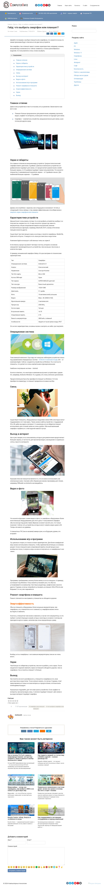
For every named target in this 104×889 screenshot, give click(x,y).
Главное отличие (21, 60)
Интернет (77, 62)
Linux (75, 59)
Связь (18, 73)
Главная (59, 5)
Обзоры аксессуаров (81, 75)
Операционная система (24, 70)
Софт (75, 66)
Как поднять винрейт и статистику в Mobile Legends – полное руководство (51, 757)
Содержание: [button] (17, 55)
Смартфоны (78, 56)
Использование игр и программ (26, 82)
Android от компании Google (48, 360)
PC (75, 46)
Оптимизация (78, 79)
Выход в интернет (22, 76)
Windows (77, 49)
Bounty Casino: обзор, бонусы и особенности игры (19, 818)
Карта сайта (68, 5)
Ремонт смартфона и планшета (26, 86)
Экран (18, 92)
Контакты (77, 5)
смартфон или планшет (37, 706)
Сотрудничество (94, 5)
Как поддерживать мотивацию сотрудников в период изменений (50, 818)
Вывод (18, 95)
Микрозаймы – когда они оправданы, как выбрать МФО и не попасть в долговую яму (21, 788)
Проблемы (77, 82)
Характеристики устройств (25, 66)
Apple (76, 43)
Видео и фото (20, 79)
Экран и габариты (22, 63)
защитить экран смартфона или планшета (24, 212)
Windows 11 (78, 53)
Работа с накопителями (82, 72)
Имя (10, 840)
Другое (44, 31)
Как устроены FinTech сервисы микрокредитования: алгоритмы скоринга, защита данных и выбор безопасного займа (20, 757)
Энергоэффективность (23, 89)
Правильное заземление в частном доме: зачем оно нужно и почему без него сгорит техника (51, 788)
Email (29, 840)
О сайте (85, 5)
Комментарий (12, 846)
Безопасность (78, 69)
